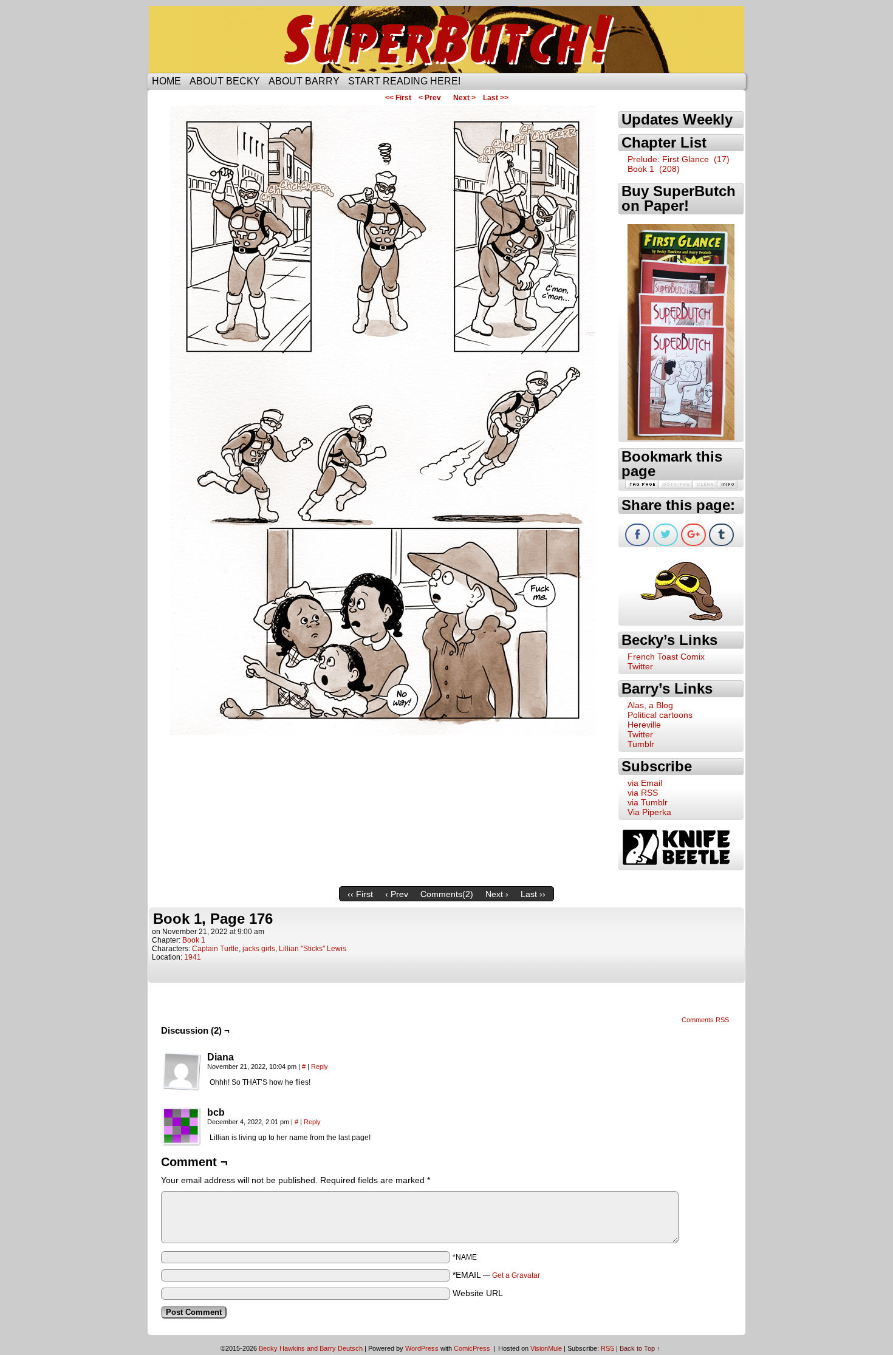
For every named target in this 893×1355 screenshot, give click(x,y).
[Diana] (181, 1071)
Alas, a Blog (650, 705)
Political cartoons (660, 715)
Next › (496, 894)
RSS (607, 1348)
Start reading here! (404, 81)
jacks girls (258, 948)
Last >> (495, 98)
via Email (645, 783)
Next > (464, 98)
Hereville (644, 724)
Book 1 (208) (654, 169)
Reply (319, 1066)
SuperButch (446, 39)
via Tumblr (648, 802)
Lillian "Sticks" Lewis (312, 948)
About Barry (304, 81)
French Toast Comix (666, 656)
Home (166, 81)
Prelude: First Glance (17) (679, 159)
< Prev (430, 98)
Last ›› (533, 894)
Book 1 (193, 940)
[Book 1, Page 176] (382, 732)
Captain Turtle (215, 948)
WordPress (422, 1348)
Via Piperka (649, 812)
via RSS (643, 792)
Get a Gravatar (516, 1275)
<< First (398, 98)
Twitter (640, 666)
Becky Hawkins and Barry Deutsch (311, 1348)
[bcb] (181, 1126)
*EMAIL (496, 1275)
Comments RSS (705, 1019)
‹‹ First (360, 894)
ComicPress (472, 1348)
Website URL (478, 1293)
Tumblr (641, 744)
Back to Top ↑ (640, 1348)
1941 (192, 957)
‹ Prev (396, 894)
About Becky (225, 81)
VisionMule (546, 1348)
